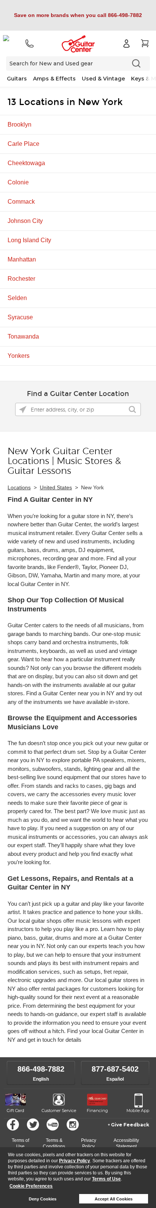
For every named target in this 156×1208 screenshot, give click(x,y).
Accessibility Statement (126, 1143)
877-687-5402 (115, 1069)
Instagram (73, 1124)
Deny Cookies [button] (42, 1199)
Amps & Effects (54, 78)
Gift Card (15, 1110)
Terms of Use (106, 1179)
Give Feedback (130, 1125)
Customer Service (59, 1110)
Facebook (13, 1124)
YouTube (53, 1124)
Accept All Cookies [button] (114, 1199)
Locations (19, 487)
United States (56, 487)
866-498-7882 (40, 1069)
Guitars (17, 78)
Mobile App (137, 1110)
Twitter (33, 1124)
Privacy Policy (74, 1160)
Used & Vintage (103, 78)
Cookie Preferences (31, 1186)
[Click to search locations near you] (22, 409)
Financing (97, 1110)
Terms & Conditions (54, 1143)
